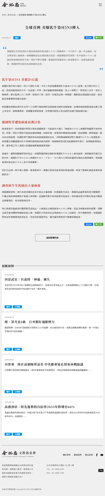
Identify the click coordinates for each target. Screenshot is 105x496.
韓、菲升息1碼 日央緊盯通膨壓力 (30, 321)
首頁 (4, 14)
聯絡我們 (78, 454)
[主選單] (101, 5)
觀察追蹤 (12, 14)
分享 (89, 37)
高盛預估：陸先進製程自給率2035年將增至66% (40, 406)
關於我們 (67, 454)
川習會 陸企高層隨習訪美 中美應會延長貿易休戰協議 (44, 364)
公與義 (17, 306)
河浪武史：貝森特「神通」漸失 (27, 279)
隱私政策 (89, 454)
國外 (17, 37)
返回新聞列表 (52, 237)
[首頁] (14, 4)
